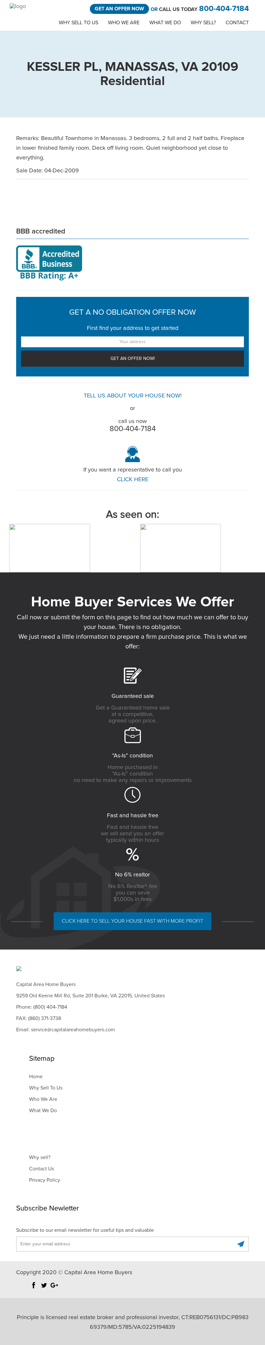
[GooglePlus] (54, 1288)
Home (36, 1076)
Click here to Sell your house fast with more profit (132, 921)
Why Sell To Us (78, 22)
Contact (237, 22)
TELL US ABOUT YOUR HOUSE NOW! (133, 396)
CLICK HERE (132, 480)
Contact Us (41, 1168)
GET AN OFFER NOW (119, 8)
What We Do (165, 22)
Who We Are (124, 22)
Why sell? (39, 1157)
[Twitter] (43, 1288)
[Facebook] (33, 1288)
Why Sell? (203, 22)
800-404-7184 (224, 9)
